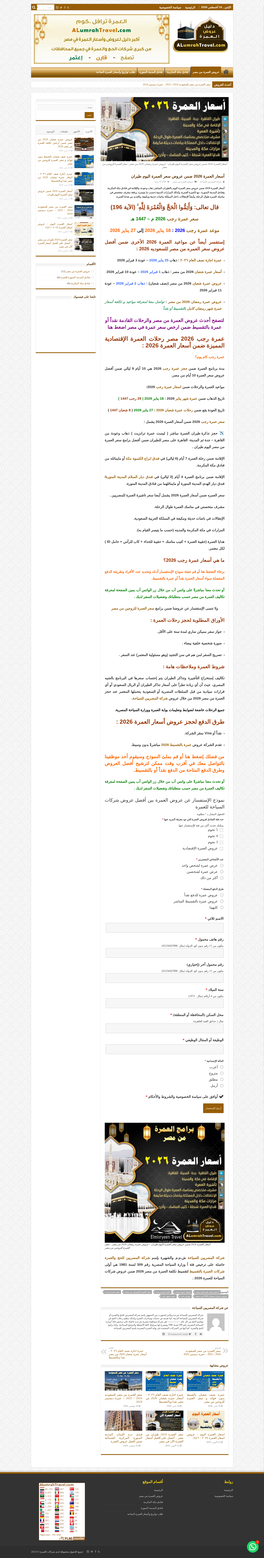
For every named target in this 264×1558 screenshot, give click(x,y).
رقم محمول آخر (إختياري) (205, 964)
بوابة (159, 710)
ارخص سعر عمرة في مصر (207, 1292)
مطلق (213, 1079)
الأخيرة (89, 131)
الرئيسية (190, 7)
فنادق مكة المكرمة (177, 72)
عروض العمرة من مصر (206, 72)
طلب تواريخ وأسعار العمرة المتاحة (115, 72)
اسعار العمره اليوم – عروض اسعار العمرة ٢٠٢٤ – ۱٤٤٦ (205, 1436)
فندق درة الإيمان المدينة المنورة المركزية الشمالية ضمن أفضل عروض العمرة (123, 1438)
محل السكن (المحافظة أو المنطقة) (197, 1015)
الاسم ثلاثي (214, 918)
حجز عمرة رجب (175, 368)
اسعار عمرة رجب (168, 387)
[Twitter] (61, 7)
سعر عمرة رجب (182, 218)
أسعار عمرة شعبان (208, 272)
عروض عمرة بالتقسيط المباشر (196, 901)
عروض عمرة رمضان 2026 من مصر (195, 302)
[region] (101, 39)
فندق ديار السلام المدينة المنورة (129, 477)
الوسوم (51, 131)
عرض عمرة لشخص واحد (200, 865)
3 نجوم (213, 842)
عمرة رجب (185, 1296)
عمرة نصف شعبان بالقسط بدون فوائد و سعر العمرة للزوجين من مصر (205, 1398)
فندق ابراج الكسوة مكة (142, 458)
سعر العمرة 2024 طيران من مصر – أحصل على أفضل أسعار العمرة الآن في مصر (164, 1438)
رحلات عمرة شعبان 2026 (174, 410)
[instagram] (57, 7)
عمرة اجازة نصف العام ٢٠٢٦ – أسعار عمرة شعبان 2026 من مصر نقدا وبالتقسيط (128, 1353)
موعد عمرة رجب (202, 230)
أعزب (213, 1067)
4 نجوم (213, 836)
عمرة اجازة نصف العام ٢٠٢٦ (201, 260)
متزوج (213, 1073)
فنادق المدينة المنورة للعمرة (75, 277)
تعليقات (64, 131)
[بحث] (34, 7)
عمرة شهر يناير (186, 398)
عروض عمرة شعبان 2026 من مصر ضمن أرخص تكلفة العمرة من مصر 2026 (171, 84)
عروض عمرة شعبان (206, 283)
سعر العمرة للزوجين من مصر (132, 608)
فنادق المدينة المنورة (151, 72)
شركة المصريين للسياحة (210, 181)
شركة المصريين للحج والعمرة (127, 1258)
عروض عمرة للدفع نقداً (201, 895)
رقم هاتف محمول (209, 939)
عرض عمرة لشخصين (202, 872)
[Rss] (68, 7)
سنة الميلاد (215, 990)
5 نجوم (213, 830)
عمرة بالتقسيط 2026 (176, 745)
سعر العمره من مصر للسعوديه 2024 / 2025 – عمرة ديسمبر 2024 (202, 1351)
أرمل (214, 1086)
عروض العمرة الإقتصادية (200, 848)
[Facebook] (65, 7)
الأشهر (76, 131)
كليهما (213, 907)
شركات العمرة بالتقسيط (206, 1271)
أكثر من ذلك (209, 878)
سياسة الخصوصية (170, 7)
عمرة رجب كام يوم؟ (210, 357)
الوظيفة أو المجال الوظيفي (203, 1040)
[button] (253, 1547)
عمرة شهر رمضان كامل (204, 308)
